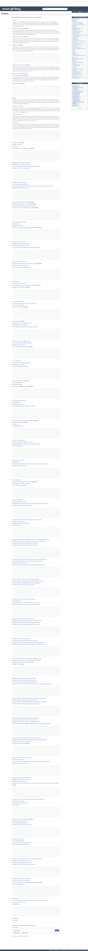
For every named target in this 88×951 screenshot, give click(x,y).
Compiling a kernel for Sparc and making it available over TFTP (27, 658)
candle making (16, 142)
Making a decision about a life (19, 563)
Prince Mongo (74, 46)
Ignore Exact (25, 932)
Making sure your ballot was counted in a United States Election (27, 858)
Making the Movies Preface (19, 521)
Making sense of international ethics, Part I (22, 860)
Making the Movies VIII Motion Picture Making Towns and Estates (27, 561)
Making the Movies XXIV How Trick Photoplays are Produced (27, 660)
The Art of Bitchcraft (75, 65)
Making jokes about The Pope (19, 501)
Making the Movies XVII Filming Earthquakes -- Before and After (27, 620)
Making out (15, 146)
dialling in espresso (75, 39)
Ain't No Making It (17, 480)
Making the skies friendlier (19, 364)
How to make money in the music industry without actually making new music (30, 900)
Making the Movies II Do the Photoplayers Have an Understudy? (27, 519)
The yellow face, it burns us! (77, 76)
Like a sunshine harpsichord (77, 45)
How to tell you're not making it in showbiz (22, 342)
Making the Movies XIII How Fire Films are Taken (24, 584)
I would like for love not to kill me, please (79, 35)
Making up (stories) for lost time (20, 465)
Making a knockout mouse (19, 759)
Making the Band (16, 402)
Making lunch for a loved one (19, 283)
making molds (16, 898)
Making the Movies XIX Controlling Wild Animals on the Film (26, 624)
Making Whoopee (17, 600)
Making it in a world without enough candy (22, 481)
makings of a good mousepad (19, 182)
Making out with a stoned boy (19, 781)
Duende (73, 50)
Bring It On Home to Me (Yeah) (77, 58)
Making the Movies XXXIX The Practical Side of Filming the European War (30, 739)
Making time (15, 424)
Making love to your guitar (18, 305)
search (57, 930)
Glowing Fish (79, 90)
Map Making (15, 122)
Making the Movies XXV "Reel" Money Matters (23, 662)
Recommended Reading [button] (80, 17)
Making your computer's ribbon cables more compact (25, 227)
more (80, 108)
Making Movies (16, 83)
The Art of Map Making (18, 445)
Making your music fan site (19, 404)
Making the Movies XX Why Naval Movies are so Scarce (25, 640)
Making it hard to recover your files (20, 819)
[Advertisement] (44, 3)
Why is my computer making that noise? (22, 267)
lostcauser (78, 86)
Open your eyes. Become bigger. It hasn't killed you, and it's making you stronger (31, 761)
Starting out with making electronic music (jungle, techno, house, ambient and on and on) (33, 186)
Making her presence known (19, 241)
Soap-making (16, 840)
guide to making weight (18, 307)
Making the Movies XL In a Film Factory (22, 741)
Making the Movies (17, 525)
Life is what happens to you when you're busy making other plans (27, 882)
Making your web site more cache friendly (22, 757)
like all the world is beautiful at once (78, 40)
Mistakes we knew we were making (21, 638)
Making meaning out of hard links (20, 265)
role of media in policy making (19, 485)
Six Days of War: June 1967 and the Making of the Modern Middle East (29, 799)
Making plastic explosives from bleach (21, 162)
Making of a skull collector (18, 839)
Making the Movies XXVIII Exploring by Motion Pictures (25, 682)
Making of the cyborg (17, 384)
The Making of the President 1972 (20, 803)
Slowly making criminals (18, 301)
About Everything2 (75, 19)
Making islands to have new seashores (21, 878)
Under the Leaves (75, 85)
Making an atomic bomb (18, 28)
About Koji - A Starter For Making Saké (21, 168)
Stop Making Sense (17, 114)
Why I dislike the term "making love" (21, 148)
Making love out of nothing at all (20, 73)
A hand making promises (18, 884)
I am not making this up (18, 75)
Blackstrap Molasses (76, 77)
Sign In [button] (80, 11)
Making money (16, 664)
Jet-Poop (78, 94)
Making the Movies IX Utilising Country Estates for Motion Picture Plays (29, 564)
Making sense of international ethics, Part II (22, 862)
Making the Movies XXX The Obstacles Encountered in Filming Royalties (29, 698)
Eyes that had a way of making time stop (22, 323)
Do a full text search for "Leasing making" (19, 936)
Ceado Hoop (74, 105)
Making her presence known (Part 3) (21, 245)
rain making (15, 920)
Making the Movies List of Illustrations (21, 523)
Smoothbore (74, 38)
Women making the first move (19, 222)
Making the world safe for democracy (21, 779)
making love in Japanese (18, 460)
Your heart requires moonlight (77, 23)
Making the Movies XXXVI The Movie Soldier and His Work (26, 721)
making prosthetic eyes (18, 426)
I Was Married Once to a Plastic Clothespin (78, 102)
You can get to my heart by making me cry (22, 842)
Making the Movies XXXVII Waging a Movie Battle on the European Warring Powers (32, 723)
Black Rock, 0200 (75, 54)
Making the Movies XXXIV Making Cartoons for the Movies (26, 718)
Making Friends (16, 281)
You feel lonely (75, 68)
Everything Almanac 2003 (76, 71)
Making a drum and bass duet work (21, 821)
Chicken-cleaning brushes (19, 440)
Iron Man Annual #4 (75, 95)
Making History (16, 321)
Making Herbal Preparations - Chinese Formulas (24, 205)
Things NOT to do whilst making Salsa (21, 362)
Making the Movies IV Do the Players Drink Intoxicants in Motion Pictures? (29, 541)
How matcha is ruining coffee (77, 31)
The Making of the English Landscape (21, 483)
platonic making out (17, 144)
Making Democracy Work (18, 801)
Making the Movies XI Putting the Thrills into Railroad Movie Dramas (28, 581)
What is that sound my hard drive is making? (23, 420)
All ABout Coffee (75, 37)
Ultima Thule (74, 75)
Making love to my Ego (18, 225)
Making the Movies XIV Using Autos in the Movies (24, 599)
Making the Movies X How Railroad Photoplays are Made (26, 579)
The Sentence (74, 30)
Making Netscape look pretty (19, 400)
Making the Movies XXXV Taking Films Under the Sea (25, 719)
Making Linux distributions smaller (20, 386)
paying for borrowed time (76, 47)
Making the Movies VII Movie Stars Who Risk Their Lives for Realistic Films (30, 559)
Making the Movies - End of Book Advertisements (24, 864)
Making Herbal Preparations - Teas (21, 202)
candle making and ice (18, 382)
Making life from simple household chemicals (23, 207)
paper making (16, 804)
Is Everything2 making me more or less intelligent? (24, 285)
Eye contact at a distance (18, 380)
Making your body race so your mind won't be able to (25, 263)
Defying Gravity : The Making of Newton (22, 164)
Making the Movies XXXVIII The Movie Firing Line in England (27, 737)
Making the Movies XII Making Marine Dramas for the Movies (26, 582)
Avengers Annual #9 (76, 36)
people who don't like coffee (77, 22)
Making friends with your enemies (20, 366)
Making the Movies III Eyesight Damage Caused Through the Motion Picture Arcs (31, 539)
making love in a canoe (18, 36)
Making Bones (16, 462)
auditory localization (75, 72)
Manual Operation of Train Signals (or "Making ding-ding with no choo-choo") (30, 463)
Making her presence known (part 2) (21, 243)
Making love (15, 45)
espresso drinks (75, 57)
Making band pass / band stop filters (21, 777)
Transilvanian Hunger (76, 64)
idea (73, 88)
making (14, 97)
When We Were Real (76, 29)
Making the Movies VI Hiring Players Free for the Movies (25, 545)
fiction (74, 86)
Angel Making (16, 904)
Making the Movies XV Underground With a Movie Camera (26, 602)
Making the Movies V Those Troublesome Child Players (25, 543)
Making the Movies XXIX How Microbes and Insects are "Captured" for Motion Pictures (32, 684)
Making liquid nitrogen (18, 422)
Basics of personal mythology (77, 62)
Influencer (74, 53)
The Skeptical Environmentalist (77, 69)
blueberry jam (16, 918)
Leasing (14, 20)
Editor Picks (74, 60)
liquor (73, 67)
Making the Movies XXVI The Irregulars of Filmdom (24, 678)
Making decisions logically (19, 287)
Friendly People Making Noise (20, 822)
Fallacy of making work (18, 499)
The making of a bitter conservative (21, 184)
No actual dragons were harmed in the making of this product (26, 444)
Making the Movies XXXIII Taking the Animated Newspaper (26, 703)
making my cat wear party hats (19, 261)
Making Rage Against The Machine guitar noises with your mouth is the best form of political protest (35, 783)
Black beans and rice (76, 32)
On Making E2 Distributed (18, 743)
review (74, 90)
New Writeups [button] (80, 83)
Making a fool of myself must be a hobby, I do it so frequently (26, 604)
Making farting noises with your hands (21, 187)
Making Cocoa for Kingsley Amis (20, 763)
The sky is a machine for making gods (21, 880)
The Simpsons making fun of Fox (20, 346)
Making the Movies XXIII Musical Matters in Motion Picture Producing (28, 644)
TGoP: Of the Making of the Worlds (20, 844)
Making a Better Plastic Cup (19, 344)
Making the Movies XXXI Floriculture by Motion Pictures (25, 700)
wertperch (77, 88)
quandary (74, 52)
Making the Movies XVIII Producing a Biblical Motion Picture (26, 622)
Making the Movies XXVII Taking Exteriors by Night (24, 680)
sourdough (74, 63)
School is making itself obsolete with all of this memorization (26, 166)
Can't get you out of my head (77, 28)
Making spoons (16, 223)
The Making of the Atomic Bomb (20, 325)
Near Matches (17, 932)
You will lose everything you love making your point (24, 303)
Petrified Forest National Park (77, 74)
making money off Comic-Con (19, 902)
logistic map (74, 61)
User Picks (74, 20)
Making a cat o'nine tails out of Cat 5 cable (22, 824)
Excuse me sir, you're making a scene (21, 341)
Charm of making (16, 360)
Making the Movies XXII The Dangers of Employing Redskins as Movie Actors (30, 503)
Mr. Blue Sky (74, 42)
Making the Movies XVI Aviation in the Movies (23, 618)
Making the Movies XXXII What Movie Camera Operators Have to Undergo (30, 701)
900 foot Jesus (75, 21)
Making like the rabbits (18, 106)
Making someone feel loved (19, 65)
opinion (74, 92)
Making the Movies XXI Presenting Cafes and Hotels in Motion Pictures (29, 642)
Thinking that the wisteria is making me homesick (24, 406)
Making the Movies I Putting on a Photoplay (22, 505)
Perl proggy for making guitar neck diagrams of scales (25, 326)
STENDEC (74, 70)
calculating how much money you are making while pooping (26, 247)
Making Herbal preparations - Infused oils (22, 204)
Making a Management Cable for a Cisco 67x (23, 442)
